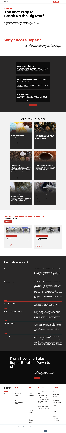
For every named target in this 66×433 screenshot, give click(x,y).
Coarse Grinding (56, 400)
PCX (29, 397)
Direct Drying (55, 389)
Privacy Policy (6, 401)
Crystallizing (55, 396)
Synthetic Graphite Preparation (43, 399)
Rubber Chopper (30, 417)
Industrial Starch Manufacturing (43, 408)
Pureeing (54, 407)
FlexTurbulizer (31, 424)
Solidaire (30, 389)
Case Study (17, 395)
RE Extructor (31, 414)
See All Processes (33, 104)
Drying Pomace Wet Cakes (42, 395)
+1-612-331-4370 (7, 397)
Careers (5, 399)
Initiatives (17, 400)
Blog (16, 398)
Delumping (55, 408)
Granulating (55, 414)
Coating (54, 413)
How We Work (17, 397)
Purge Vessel (31, 400)
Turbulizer (30, 422)
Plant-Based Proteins (41, 389)
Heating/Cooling (56, 394)
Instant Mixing (55, 418)
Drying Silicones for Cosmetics (43, 406)
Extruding (54, 416)
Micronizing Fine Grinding (56, 405)
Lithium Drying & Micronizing (43, 397)
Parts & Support (18, 393)
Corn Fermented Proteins (42, 391)
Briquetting (55, 411)
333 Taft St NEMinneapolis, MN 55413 (7, 394)
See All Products (8, 221)
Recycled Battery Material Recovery (42, 402)
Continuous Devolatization (55, 392)
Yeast (39, 393)
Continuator (31, 393)
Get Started (56, 1)
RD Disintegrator (31, 408)
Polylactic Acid (40, 404)
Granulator (31, 412)
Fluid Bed (30, 398)
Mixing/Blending (56, 420)
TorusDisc (30, 391)
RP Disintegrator (31, 405)
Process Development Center (19, 403)
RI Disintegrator (31, 410)
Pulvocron (30, 403)
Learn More (9, 245)
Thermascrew (31, 395)
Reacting (54, 398)
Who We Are (17, 389)
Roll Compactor (31, 420)
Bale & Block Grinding (57, 402)
